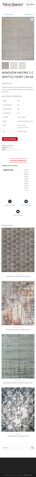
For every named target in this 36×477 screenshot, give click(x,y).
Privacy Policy (28, 475)
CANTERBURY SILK (18, 274)
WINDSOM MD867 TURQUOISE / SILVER (18, 436)
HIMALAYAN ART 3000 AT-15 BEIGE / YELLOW (18, 329)
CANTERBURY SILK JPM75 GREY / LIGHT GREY (18, 276)
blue (6, 149)
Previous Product (9, 14)
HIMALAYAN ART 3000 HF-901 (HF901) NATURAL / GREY (18, 383)
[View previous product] (3, 14)
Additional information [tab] (18, 160)
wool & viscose (17, 149)
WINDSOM (10, 147)
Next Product (28, 14)
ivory (12, 149)
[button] (31, 19)
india (9, 149)
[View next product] (33, 14)
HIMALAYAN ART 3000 (18, 327)
